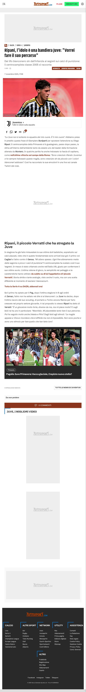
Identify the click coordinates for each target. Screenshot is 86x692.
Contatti (73, 631)
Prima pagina (59, 636)
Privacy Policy (75, 647)
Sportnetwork (45, 644)
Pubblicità (42, 660)
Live (60, 4)
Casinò (41, 670)
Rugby (25, 633)
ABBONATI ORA (71, 4)
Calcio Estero (10, 644)
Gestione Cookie (76, 644)
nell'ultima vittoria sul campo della (27, 155)
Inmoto (42, 636)
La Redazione (75, 633)
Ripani (78, 68)
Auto (41, 631)
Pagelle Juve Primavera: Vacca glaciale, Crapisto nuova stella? (39, 374)
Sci (24, 631)
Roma (47, 155)
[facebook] (6, 132)
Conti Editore (44, 647)
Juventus (27, 45)
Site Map (42, 665)
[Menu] (3, 4)
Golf (24, 641)
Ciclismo (26, 636)
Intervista (56, 68)
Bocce (25, 644)
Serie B (7, 636)
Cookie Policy (75, 641)
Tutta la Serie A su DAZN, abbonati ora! (23, 286)
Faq (71, 636)
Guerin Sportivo (45, 641)
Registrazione (44, 662)
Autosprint (43, 633)
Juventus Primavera (68, 68)
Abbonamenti (59, 633)
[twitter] (15, 132)
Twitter (47, 677)
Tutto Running (28, 639)
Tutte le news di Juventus (68, 387)
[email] (20, 132)
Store (57, 641)
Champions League (12, 639)
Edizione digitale (60, 639)
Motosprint (43, 639)
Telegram (55, 677)
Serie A (19, 45)
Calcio (12, 45)
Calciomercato (10, 647)
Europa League (10, 641)
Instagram (40, 677)
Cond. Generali (75, 650)
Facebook (31, 677)
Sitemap (57, 644)
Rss (56, 631)
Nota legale (74, 639)
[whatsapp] (11, 132)
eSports (25, 647)
